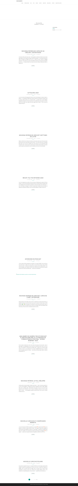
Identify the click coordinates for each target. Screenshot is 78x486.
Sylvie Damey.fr (19, 1)
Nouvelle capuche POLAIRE (33, 461)
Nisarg (47, 484)
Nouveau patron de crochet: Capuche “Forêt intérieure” (33, 296)
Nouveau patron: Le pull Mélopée (33, 381)
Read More (33, 65)
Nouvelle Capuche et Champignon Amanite (33, 421)
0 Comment (38, 54)
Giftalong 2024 (33, 92)
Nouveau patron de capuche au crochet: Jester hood (33, 51)
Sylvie (34, 54)
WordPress (41, 484)
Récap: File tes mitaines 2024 (33, 178)
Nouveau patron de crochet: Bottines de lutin (33, 135)
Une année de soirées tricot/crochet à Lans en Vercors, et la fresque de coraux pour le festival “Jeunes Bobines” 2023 (33, 338)
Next (36, 479)
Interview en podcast (33, 259)
